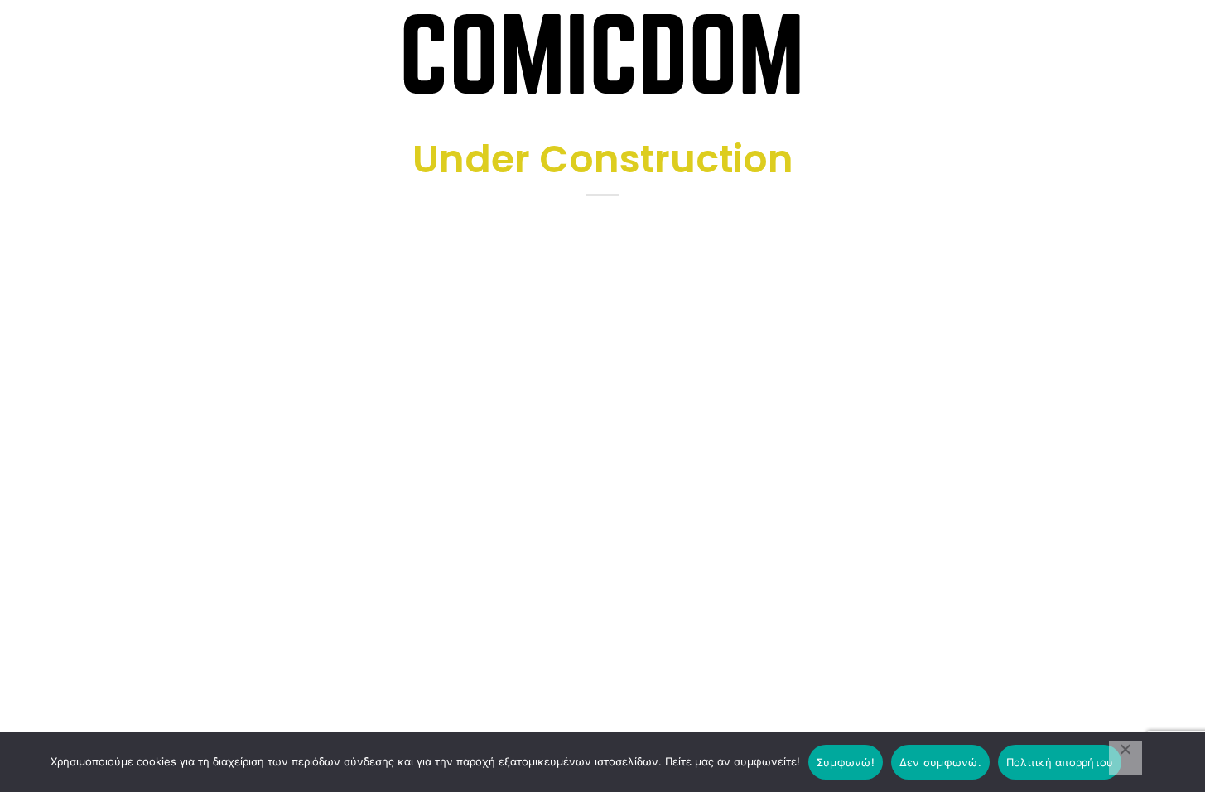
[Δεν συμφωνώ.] (1125, 758)
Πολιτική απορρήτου (1060, 762)
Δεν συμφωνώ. (940, 762)
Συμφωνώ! (846, 762)
